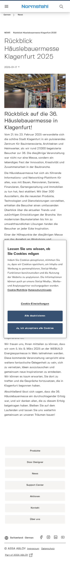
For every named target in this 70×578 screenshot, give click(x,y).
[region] (35, 289)
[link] (10, 15)
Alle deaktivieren (35, 316)
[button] (20, 15)
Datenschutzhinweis (40, 290)
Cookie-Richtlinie (17, 290)
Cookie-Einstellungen (35, 304)
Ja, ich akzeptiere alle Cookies (35, 328)
